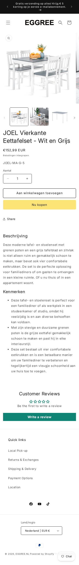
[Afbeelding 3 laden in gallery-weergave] (60, 117)
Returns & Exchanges (23, 459)
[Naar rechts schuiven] (74, 117)
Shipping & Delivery (22, 468)
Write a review (39, 417)
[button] (8, 22)
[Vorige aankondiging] (7, 6)
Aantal (7, 170)
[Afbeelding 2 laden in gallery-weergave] (39, 117)
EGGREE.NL (22, 553)
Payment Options (20, 478)
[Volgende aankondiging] (71, 6)
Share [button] (11, 219)
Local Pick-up (18, 450)
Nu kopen (39, 205)
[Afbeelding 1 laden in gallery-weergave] (19, 117)
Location (14, 487)
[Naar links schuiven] (4, 117)
